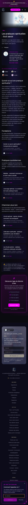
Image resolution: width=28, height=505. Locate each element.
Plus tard (21, 500)
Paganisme (14, 400)
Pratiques (14, 397)
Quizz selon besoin (14, 420)
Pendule (14, 447)
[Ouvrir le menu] (25, 9)
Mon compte (14, 470)
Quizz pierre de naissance (14, 415)
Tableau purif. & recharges (14, 432)
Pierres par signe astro (14, 442)
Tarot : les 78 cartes (14, 410)
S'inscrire (14, 356)
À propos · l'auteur (14, 468)
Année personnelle (14, 445)
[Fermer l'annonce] (26, 3)
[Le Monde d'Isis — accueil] (3, 9)
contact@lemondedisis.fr (14, 378)
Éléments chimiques (14, 457)
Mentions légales (14, 480)
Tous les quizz (14, 412)
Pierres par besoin (14, 425)
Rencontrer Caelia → (14, 62)
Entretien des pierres (14, 430)
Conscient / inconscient (14, 450)
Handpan (14, 402)
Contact (14, 473)
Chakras (14, 387)
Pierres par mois (14, 440)
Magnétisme (14, 385)
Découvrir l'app (16, 9)
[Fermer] (25, 483)
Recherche (14, 465)
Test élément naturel (14, 422)
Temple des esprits (14, 460)
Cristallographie (14, 452)
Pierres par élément (14, 427)
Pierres (14, 390)
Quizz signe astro (14, 417)
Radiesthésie (14, 395)
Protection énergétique (14, 392)
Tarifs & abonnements (14, 463)
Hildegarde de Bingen (14, 455)
